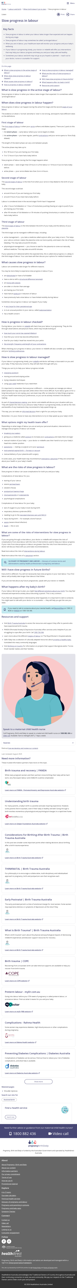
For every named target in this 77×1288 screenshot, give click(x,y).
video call (6, 736)
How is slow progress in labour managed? (57, 70)
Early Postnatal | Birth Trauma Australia (28, 899)
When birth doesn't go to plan (34, 9)
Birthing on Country (15, 646)
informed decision (28, 411)
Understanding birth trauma (21, 801)
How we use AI (7, 1181)
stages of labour (34, 636)
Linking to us (6, 1229)
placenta (5, 228)
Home (4, 9)
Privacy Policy (37, 1268)
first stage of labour (12, 126)
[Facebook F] (4, 1241)
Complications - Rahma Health (22, 1022)
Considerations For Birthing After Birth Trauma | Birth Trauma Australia (36, 836)
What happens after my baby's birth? (56, 82)
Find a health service (16, 1107)
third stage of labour (13, 226)
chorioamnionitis (10, 495)
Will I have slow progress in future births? (57, 79)
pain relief (12, 384)
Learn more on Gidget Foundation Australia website (25, 824)
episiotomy (8, 447)
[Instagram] (9, 1241)
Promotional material (10, 1184)
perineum (40, 447)
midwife (27, 326)
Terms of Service (49, 1268)
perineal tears (14, 484)
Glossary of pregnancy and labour (14, 1202)
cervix (32, 126)
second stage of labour (13, 182)
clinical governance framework (20, 1263)
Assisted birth (9, 1100)
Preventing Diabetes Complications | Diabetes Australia (37, 1053)
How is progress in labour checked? (17, 85)
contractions (43, 135)
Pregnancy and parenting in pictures (15, 1205)
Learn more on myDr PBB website (18, 1011)
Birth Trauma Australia (16, 623)
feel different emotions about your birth (50, 591)
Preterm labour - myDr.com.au (22, 991)
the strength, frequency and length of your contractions (25, 344)
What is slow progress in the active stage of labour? (20, 71)
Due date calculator (9, 1195)
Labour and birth (14, 9)
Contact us (6, 1220)
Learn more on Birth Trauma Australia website (23, 858)
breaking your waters (12, 433)
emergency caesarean (49, 459)
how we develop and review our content (23, 748)
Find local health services (11, 1199)
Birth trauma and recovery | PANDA (26, 770)
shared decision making (18, 402)
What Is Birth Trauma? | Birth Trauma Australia (33, 930)
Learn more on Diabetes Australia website (21, 1073)
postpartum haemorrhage (14, 491)
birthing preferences (16, 351)
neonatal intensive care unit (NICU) (33, 515)
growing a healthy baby (62, 640)
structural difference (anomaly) (31, 279)
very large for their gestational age (19, 306)
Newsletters (6, 1226)
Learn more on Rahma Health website (19, 1042)
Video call (61, 1134)
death (6, 526)
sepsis (6, 522)
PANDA (16, 611)
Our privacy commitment (11, 1174)
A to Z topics (6, 1192)
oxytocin (28, 437)
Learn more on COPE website (16, 981)
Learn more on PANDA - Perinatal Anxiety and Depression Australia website (34, 790)
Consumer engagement (10, 1233)
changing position (11, 373)
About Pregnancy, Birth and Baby (14, 1165)
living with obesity (13, 283)
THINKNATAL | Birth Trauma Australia (27, 868)
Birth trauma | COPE (17, 961)
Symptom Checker (8, 1211)
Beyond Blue (59, 608)
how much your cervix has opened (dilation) (20, 333)
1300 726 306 (39, 632)
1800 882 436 (24, 1134)
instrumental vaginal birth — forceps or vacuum (22, 450)
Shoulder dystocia (10, 1091)
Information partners (10, 1171)
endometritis (24, 495)
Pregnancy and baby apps (11, 1208)
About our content (9, 1168)
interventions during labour (34, 551)
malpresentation (45, 310)
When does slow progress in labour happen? (17, 77)
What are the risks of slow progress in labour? (56, 74)
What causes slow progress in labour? (18, 81)
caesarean (29, 555)
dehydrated (11, 276)
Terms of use (7, 1177)
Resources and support (50, 85)
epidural (17, 294)
